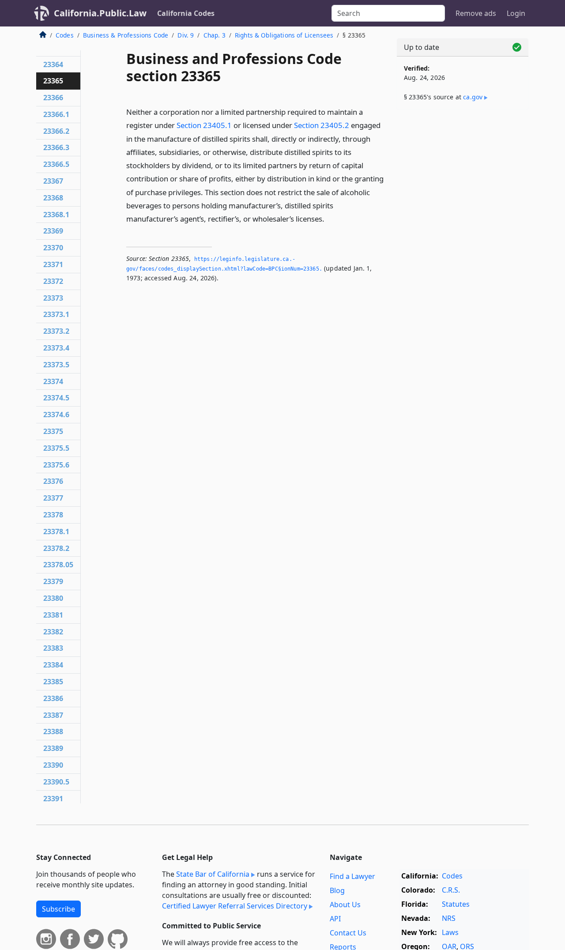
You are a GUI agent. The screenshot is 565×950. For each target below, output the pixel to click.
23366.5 (56, 164)
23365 (53, 81)
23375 (53, 431)
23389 (53, 748)
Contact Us (348, 933)
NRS (449, 918)
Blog (337, 890)
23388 (53, 731)
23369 (53, 231)
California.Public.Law (100, 13)
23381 (53, 615)
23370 (53, 248)
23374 (53, 381)
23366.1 (56, 114)
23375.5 (56, 448)
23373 (53, 298)
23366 (53, 97)
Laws (450, 932)
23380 (53, 598)
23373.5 (56, 364)
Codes (65, 35)
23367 (53, 181)
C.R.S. (451, 890)
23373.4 (56, 348)
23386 (53, 698)
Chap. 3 (214, 35)
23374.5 (56, 398)
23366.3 (56, 147)
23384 (53, 665)
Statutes (456, 904)
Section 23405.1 (204, 125)
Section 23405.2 (321, 125)
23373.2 (56, 331)
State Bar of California (212, 874)
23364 (53, 64)
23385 (53, 681)
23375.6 (56, 465)
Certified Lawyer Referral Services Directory (234, 906)
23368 (53, 198)
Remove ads (476, 13)
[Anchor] (329, 218)
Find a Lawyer (352, 876)
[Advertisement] (462, 254)
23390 (53, 765)
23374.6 (56, 414)
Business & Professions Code (125, 35)
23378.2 (56, 548)
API (335, 919)
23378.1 (56, 531)
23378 (53, 515)
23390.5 (56, 782)
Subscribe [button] (58, 909)
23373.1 (56, 314)
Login (516, 13)
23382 (53, 632)
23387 (53, 715)
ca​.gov (472, 97)
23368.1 (56, 214)
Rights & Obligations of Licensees (284, 35)
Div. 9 (185, 35)
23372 (53, 281)
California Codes (186, 13)
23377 (53, 498)
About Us (345, 904)
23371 (53, 264)
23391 (53, 798)
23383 (53, 648)
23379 (53, 581)
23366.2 (56, 131)
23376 (53, 481)
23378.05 (58, 564)
